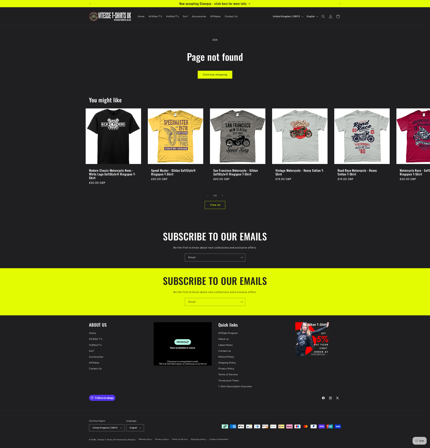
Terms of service (179, 439)
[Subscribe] (241, 257)
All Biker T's (95, 339)
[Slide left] (207, 195)
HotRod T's (95, 345)
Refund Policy (226, 356)
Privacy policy (162, 439)
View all (215, 204)
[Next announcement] (339, 3)
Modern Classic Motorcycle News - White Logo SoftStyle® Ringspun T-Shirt (112, 174)
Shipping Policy (227, 362)
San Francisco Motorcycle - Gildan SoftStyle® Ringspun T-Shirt (235, 172)
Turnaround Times (228, 380)
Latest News (225, 345)
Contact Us (95, 368)
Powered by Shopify (126, 440)
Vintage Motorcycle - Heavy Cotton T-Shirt (299, 172)
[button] (323, 16)
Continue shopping (215, 74)
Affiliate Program (228, 333)
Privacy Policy (226, 368)
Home (92, 333)
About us (223, 339)
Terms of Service (228, 374)
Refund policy (145, 439)
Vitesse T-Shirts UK (106, 440)
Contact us (224, 351)
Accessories (96, 356)
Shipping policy (198, 439)
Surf (91, 351)
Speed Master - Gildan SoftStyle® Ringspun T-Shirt (173, 172)
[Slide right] (222, 195)
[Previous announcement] (90, 3)
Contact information (218, 439)
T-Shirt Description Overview (235, 386)
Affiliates (94, 362)
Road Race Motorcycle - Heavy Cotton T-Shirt (357, 172)
